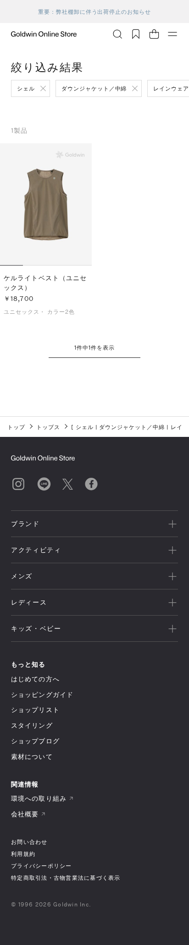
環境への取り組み (39, 798)
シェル (26, 88)
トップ (16, 426)
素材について (32, 756)
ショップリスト (35, 709)
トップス (48, 426)
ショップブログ (35, 740)
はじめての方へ (35, 678)
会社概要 (25, 813)
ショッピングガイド (42, 694)
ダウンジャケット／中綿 (94, 88)
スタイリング (32, 725)
